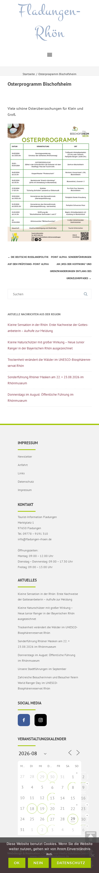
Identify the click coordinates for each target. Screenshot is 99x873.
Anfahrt (23, 465)
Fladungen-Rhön (49, 21)
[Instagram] (41, 720)
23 (83, 808)
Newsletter (25, 456)
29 (42, 776)
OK (17, 863)
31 (62, 776)
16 (83, 797)
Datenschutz (26, 481)
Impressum (25, 490)
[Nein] (92, 855)
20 (52, 808)
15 (73, 797)
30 (52, 776)
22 (73, 808)
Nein (38, 863)
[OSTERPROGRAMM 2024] (49, 240)
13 (52, 797)
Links (21, 473)
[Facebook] (24, 720)
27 (52, 819)
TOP (90, 837)
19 (42, 808)
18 (32, 808)
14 (62, 797)
